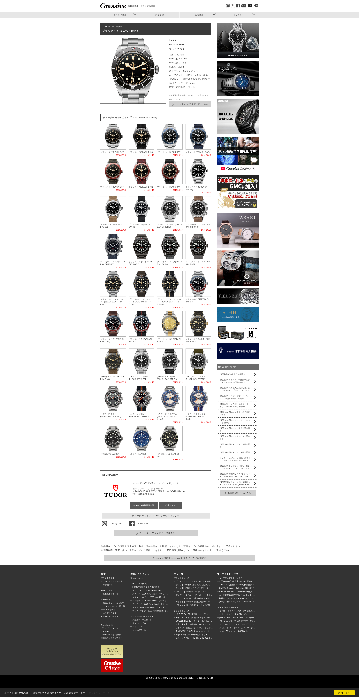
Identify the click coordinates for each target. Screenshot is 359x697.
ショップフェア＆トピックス (229, 578)
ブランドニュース (181, 578)
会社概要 (105, 631)
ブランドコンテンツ (139, 584)
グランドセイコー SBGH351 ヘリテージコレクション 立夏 (246, 618)
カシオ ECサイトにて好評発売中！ (234, 631)
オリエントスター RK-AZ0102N (233, 614)
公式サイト (202, 95)
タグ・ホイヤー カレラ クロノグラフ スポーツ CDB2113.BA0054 (248, 624)
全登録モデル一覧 (110, 594)
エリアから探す (110, 613)
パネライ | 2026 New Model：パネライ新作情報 (153, 594)
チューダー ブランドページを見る (157, 533)
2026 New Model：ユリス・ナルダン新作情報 (235, 421)
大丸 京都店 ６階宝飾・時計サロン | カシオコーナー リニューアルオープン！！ (212, 624)
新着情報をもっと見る (239, 493)
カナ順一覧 (108, 585)
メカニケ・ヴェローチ (142, 620)
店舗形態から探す (110, 616)
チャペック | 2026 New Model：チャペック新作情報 (155, 604)
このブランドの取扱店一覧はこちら (191, 104)
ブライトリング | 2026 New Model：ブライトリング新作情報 (159, 611)
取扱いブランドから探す (113, 603)
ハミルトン (137, 627)
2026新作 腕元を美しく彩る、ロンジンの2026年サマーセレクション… (235, 467)
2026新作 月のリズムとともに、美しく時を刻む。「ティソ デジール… (235, 389)
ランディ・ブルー (140, 623)
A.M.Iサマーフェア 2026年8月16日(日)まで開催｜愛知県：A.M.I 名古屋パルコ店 (254, 592)
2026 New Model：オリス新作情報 (235, 452)
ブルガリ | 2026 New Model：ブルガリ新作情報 (153, 601)
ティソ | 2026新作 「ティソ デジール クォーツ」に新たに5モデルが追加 (207, 588)
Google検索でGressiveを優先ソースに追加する (181, 558)
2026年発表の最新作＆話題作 (232, 374)
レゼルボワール (139, 630)
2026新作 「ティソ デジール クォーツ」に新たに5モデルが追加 (235, 397)
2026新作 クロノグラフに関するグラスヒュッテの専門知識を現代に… (235, 381)
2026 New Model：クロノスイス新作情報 (235, 413)
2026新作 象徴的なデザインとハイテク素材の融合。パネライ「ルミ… (235, 475)
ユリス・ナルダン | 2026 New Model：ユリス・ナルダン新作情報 (161, 597)
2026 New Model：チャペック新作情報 (235, 437)
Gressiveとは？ (108, 625)
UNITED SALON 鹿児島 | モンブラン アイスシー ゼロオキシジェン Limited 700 (211, 614)
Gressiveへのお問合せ (111, 635)
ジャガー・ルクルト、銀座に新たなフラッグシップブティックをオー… (235, 459)
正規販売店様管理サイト (111, 638)
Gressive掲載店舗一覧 (143, 505)
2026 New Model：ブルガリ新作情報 (235, 445)
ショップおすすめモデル (228, 607)
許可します (344, 692)
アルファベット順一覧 (112, 581)
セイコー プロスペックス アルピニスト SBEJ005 (242, 611)
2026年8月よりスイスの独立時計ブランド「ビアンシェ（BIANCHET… (235, 483)
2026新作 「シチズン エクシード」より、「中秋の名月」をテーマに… (235, 405)
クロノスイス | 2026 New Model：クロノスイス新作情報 (157, 590)
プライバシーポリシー (100, 692)
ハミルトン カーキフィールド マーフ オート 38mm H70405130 (249, 628)
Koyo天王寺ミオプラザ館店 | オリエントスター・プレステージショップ (207, 635)
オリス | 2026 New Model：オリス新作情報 (151, 607)
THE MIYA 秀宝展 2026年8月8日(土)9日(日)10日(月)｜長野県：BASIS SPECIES (255, 585)
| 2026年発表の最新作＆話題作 (145, 587)
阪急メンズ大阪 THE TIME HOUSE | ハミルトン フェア (201, 638)
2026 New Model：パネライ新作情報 (235, 429)
